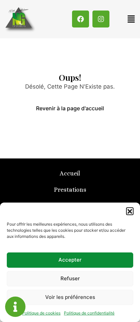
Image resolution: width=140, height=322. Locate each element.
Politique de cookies (41, 313)
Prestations (70, 189)
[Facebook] (80, 19)
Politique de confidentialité (89, 313)
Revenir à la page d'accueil (70, 108)
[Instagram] (100, 19)
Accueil (70, 173)
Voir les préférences (70, 297)
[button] (129, 211)
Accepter (70, 260)
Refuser (70, 278)
